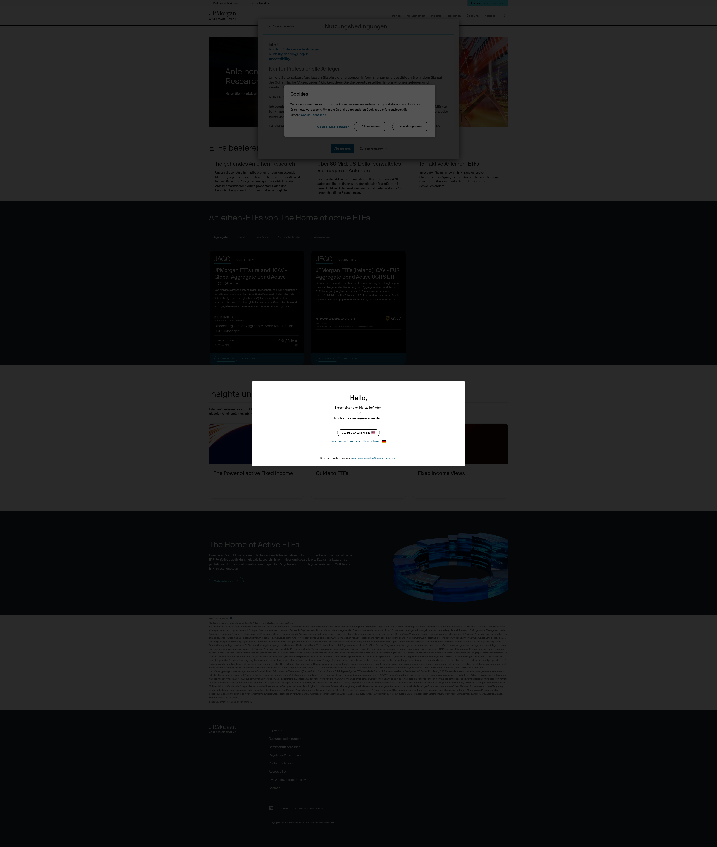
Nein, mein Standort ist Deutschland (356, 441)
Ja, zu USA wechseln (356, 433)
